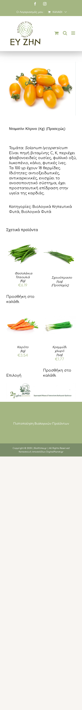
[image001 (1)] (41, 385)
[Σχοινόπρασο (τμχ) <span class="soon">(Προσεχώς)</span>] (59, 255)
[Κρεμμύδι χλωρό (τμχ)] (59, 324)
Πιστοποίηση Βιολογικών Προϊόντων (41, 423)
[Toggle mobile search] (65, 33)
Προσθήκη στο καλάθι (20, 299)
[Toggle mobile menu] (73, 33)
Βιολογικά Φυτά (36, 212)
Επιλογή (13, 375)
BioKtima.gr (40, 448)
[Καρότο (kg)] (22, 324)
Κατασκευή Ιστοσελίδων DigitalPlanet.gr (41, 452)
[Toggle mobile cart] (56, 33)
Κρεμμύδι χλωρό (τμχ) (59, 351)
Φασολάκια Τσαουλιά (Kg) (23, 277)
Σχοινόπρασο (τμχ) (62, 281)
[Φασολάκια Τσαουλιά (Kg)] (22, 253)
